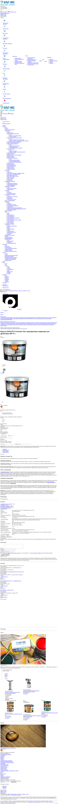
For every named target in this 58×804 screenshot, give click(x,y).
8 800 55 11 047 (3, 14)
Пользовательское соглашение (6, 760)
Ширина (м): (17, 444)
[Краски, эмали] (7, 26)
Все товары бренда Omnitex (5, 754)
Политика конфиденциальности (6, 761)
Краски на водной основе (14, 160)
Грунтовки (9, 192)
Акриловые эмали (49, 322)
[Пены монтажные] (7, 66)
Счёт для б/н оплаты (4, 765)
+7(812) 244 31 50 (3, 595)
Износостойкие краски (41, 322)
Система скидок (3, 665)
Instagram (20, 309)
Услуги (6, 254)
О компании (2, 755)
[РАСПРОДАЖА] (7, 101)
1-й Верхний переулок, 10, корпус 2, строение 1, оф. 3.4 (19, 290)
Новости (2, 757)
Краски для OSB (25, 322)
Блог (6, 264)
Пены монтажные (14, 318)
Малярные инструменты (12, 225)
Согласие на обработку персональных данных (9, 770)
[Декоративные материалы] (7, 35)
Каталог (6, 128)
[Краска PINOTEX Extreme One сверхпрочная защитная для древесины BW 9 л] (14, 362)
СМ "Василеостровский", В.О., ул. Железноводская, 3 (10, 580)
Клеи (8, 213)
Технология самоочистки (5, 507)
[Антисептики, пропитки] (7, 21)
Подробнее (7, 699)
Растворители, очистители (12, 196)
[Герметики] (7, 62)
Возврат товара (3, 768)
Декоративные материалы (12, 183)
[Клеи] (7, 71)
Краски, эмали (10, 132)
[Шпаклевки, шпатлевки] (7, 41)
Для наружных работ (4, 471)
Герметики (9, 203)
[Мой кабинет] (1, 115)
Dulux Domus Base (50, 482)
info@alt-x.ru (4, 291)
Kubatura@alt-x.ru (3, 597)
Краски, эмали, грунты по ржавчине (37, 323)
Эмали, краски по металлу (15, 145)
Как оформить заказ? (4, 764)
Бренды (1, 774)
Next (3, 373)
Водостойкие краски (33, 322)
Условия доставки (3, 767)
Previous (6, 673)
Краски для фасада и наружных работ (17, 139)
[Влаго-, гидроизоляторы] (7, 56)
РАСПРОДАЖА (10, 241)
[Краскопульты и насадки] (7, 81)
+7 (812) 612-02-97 (4, 576)
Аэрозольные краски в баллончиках (39, 324)
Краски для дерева (13, 150)
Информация (2, 763)
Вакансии (2, 758)
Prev (1, 373)
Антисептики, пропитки (5, 317)
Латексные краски (18, 322)
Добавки (40, 318)
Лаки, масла (9, 172)
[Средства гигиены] (7, 91)
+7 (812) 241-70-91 (4, 585)
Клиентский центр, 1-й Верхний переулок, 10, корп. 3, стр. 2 (12, 571)
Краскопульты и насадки (34, 318)
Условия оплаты (3, 766)
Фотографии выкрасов (4, 508)
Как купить (7, 246)
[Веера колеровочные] (7, 96)
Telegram (5, 310)
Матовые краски (27, 323)
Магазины (2, 756)
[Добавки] (7, 87)
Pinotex (48, 485)
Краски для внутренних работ (15, 135)
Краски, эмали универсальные (26, 324)
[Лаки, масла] (7, 31)
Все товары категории (4, 753)
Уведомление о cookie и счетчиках (7, 762)
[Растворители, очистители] (7, 50)
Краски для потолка (11, 322)
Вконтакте (6, 293)
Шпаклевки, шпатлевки (11, 188)
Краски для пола (47, 323)
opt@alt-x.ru (2, 578)
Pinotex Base (13, 483)
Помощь (2, 771)
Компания (7, 276)
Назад (6, 127)
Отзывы (2, 759)
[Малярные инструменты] (7, 75)
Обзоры (1, 775)
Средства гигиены (45, 318)
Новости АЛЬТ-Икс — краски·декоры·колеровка (11, 780)
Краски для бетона (4, 322)
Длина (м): (2, 444)
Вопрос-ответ (3, 773)
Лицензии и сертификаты (5, 776)
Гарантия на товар (4, 769)
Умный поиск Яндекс (4, 777)
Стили (8, 267)
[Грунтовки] (7, 46)
